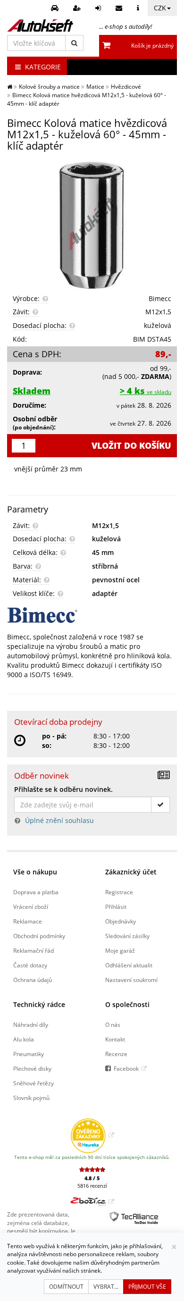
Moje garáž (120, 950)
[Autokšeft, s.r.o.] (40, 25)
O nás (112, 1024)
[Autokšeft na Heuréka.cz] (92, 1135)
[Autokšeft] (9, 86)
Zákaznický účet (131, 871)
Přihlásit (115, 906)
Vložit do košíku (131, 445)
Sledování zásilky (127, 936)
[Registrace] (78, 8)
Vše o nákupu (35, 871)
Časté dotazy (30, 965)
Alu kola (23, 1039)
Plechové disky (32, 1068)
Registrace (119, 892)
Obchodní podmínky (39, 936)
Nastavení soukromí (131, 979)
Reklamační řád (33, 950)
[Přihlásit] (99, 8)
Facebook (126, 1068)
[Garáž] (56, 8)
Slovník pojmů (31, 1097)
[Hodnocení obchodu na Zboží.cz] (92, 1201)
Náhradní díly (30, 1024)
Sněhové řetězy (33, 1083)
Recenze (116, 1054)
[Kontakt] (120, 8)
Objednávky (120, 921)
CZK (160, 7)
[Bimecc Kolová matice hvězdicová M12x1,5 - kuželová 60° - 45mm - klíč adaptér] (92, 224)
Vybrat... (105, 1287)
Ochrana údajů (32, 979)
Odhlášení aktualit (128, 965)
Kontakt (115, 1039)
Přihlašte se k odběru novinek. (63, 789)
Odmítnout (66, 1287)
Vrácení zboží (30, 906)
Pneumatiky (28, 1054)
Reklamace (27, 921)
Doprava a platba (36, 892)
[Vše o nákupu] (139, 8)
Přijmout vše (147, 1287)
